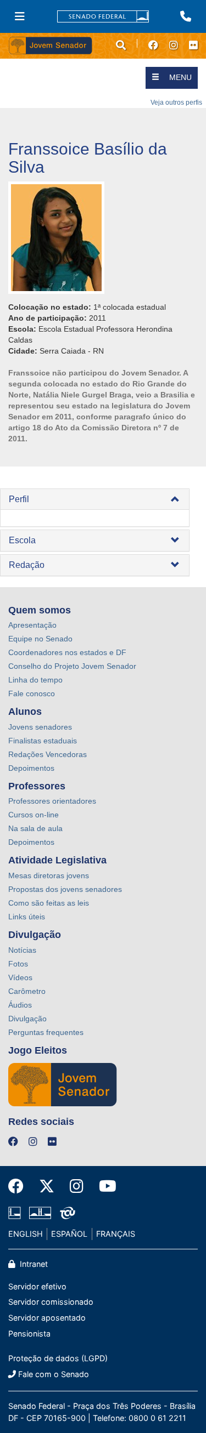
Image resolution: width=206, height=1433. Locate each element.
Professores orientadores (52, 801)
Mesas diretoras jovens (48, 875)
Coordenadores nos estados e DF (67, 652)
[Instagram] (76, 1186)
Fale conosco (31, 693)
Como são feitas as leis (48, 903)
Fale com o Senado (53, 1374)
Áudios (20, 1004)
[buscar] (121, 45)
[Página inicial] (55, 46)
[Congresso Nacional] (40, 1213)
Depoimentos (31, 768)
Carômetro (27, 991)
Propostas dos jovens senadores (65, 889)
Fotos (18, 963)
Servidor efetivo (37, 1286)
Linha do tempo (35, 679)
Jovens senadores (40, 727)
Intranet (33, 1264)
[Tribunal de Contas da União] (65, 1213)
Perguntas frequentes (45, 1032)
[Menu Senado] (19, 16)
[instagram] (173, 45)
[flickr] (193, 45)
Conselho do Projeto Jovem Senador (72, 666)
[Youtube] (103, 1186)
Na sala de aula (35, 828)
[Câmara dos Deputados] (16, 1213)
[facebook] (153, 45)
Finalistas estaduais (42, 740)
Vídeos (20, 977)
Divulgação (27, 1018)
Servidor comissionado (50, 1301)
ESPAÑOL (69, 1233)
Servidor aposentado (47, 1317)
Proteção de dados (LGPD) (58, 1358)
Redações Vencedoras (47, 754)
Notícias (22, 950)
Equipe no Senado (40, 638)
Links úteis (26, 916)
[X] (46, 1186)
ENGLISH (25, 1233)
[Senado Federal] (103, 16)
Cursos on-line (33, 814)
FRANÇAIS (115, 1233)
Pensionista (29, 1333)
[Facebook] (19, 1186)
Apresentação (32, 625)
